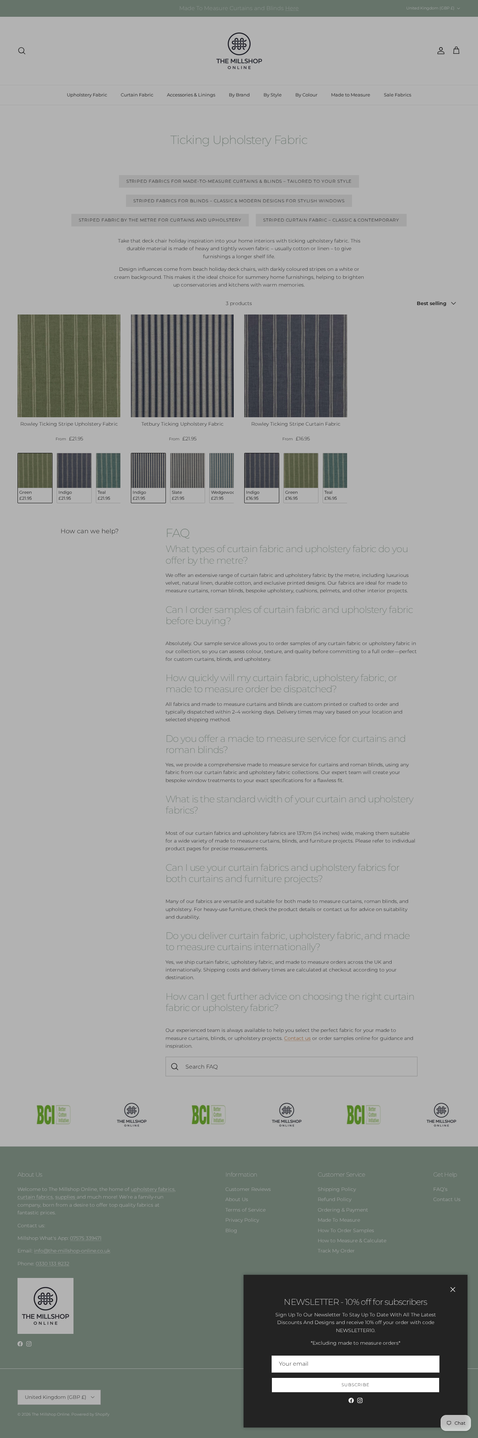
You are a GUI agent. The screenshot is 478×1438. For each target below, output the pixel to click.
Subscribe (356, 1384)
